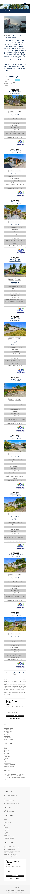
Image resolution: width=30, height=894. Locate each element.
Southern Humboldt (9, 766)
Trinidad (6, 755)
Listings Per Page (8, 83)
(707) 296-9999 (9, 798)
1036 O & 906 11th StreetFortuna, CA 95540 (15, 555)
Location (8, 704)
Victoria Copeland (8, 728)
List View (17, 80)
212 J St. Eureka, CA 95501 (11, 795)
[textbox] (15, 706)
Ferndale (6, 760)
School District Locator (9, 846)
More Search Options (15, 718)
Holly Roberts (7, 732)
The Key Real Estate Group (16, 890)
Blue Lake (6, 753)
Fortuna (6, 758)
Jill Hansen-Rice (8, 731)
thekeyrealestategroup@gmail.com (13, 803)
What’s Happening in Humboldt (12, 848)
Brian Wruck (7, 736)
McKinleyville (7, 750)
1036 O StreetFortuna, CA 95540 (15, 614)
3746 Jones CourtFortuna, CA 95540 (15, 319)
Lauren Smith (7, 729)
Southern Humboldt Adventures (12, 851)
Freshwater (7, 756)
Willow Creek (7, 763)
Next (15, 674)
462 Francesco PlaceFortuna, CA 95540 (15, 437)
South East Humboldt (9, 764)
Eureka (5, 747)
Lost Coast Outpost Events (10, 856)
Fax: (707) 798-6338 (10, 800)
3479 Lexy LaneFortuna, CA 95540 (15, 202)
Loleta (5, 761)
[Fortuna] (15, 24)
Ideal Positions (18, 892)
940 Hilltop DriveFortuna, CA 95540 (15, 260)
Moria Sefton (7, 737)
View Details (11, 111)
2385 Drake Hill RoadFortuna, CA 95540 (15, 380)
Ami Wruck (7, 734)
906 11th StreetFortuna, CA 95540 (15, 494)
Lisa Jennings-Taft (8, 739)
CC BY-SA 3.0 (15, 35)
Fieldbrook (6, 752)
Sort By (5, 85)
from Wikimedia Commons (13, 36)
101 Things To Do (8, 852)
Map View (23, 80)
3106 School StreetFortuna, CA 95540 (15, 151)
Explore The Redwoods (10, 849)
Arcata (5, 748)
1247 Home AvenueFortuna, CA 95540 (15, 92)
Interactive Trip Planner (10, 854)
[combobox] (15, 707)
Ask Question (18, 111)
